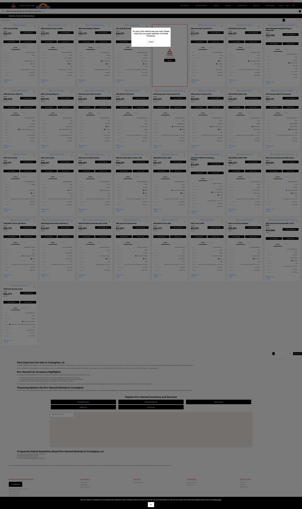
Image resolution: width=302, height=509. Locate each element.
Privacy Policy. (217, 500)
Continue (151, 41)
